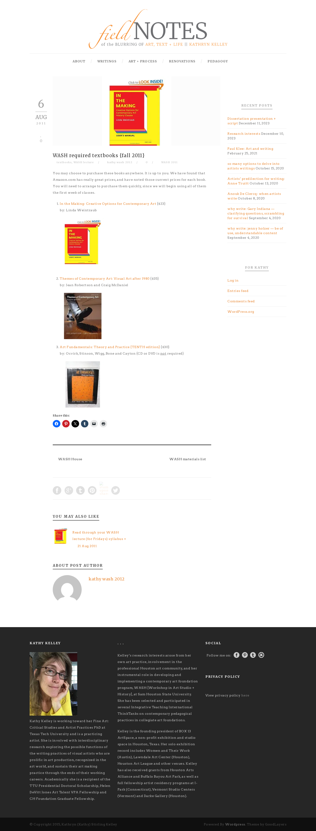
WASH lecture (84, 162)
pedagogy (218, 61)
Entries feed (237, 291)
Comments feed (241, 301)
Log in (233, 280)
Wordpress (235, 824)
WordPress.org (240, 311)
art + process (143, 61)
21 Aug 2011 (87, 546)
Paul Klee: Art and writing (250, 148)
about (79, 61)
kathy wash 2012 (119, 162)
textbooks (64, 162)
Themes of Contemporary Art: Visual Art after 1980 (105, 278)
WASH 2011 (169, 162)
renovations (182, 61)
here (245, 695)
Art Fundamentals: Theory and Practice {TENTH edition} (110, 347)
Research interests (243, 133)
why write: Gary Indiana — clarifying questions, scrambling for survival (255, 213)
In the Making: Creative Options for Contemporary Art (108, 203)
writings (107, 61)
